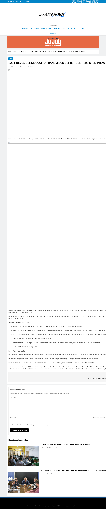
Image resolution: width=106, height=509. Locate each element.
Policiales (57, 28)
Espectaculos (46, 28)
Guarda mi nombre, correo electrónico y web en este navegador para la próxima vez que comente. (39, 425)
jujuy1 (11, 66)
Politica (66, 28)
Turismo (53, 33)
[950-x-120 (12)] (53, 42)
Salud (10, 58)
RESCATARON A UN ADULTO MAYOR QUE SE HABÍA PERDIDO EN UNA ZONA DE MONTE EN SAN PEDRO (85, 5)
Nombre (13, 418)
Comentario (14, 397)
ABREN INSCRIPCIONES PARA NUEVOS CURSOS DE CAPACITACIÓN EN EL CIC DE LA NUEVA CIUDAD (85, 1)
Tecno (82, 28)
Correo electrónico (99, 418)
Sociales (74, 28)
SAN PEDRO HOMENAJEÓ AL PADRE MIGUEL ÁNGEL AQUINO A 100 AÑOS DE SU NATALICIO (85, 4)
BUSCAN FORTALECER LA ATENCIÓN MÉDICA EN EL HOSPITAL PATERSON (85, 2)
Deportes (25, 28)
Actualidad (35, 28)
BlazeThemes (74, 506)
